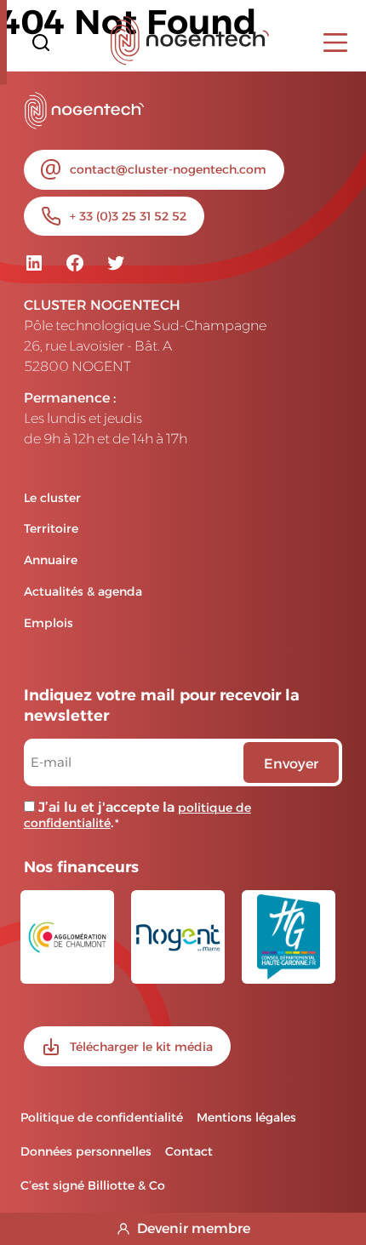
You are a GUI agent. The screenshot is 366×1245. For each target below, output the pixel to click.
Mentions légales (246, 1117)
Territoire (51, 528)
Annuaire (50, 560)
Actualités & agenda (83, 591)
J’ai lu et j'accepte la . (137, 815)
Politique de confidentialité (101, 1117)
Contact (189, 1151)
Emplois (48, 623)
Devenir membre (193, 1228)
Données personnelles (86, 1151)
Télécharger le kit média (141, 1046)
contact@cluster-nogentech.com (168, 169)
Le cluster (52, 497)
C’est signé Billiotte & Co (92, 1185)
